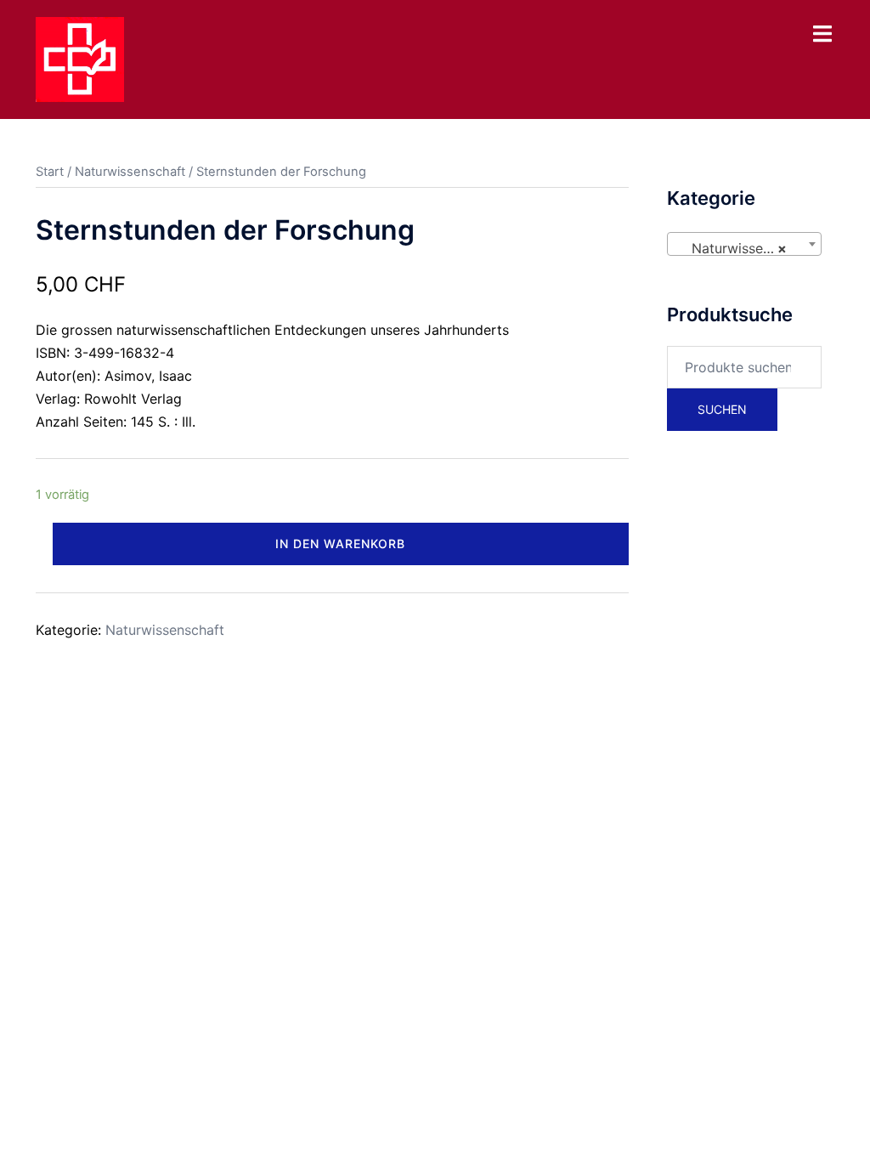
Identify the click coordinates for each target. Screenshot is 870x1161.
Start (50, 171)
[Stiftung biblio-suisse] (80, 57)
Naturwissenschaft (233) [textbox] (748, 248)
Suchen (722, 409)
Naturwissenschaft (130, 171)
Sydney (398, 739)
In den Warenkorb (340, 543)
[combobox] (744, 244)
